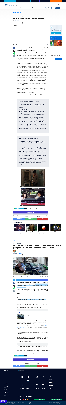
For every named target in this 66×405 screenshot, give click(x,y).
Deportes (23, 7)
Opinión (32, 7)
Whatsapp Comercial (40, 399)
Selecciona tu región (8, 0)
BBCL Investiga (36, 7)
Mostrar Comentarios (30, 212)
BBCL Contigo (42, 7)
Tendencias (28, 7)
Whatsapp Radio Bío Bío (57, 399)
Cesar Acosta (16, 20)
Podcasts (5, 7)
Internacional (14, 7)
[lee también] (21, 316)
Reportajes (6, 392)
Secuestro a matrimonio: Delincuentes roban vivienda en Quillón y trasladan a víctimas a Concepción (36, 315)
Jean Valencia (20, 253)
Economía (19, 7)
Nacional (9, 7)
